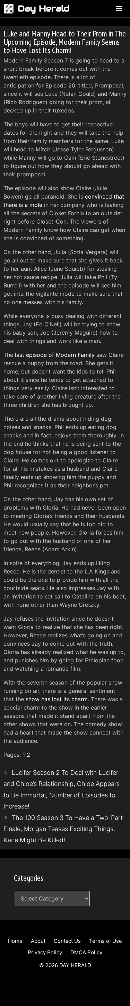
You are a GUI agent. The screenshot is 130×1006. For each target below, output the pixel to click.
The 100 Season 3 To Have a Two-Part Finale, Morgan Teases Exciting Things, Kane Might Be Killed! (63, 829)
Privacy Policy (45, 952)
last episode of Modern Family (55, 354)
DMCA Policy (86, 952)
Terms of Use (105, 941)
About (38, 941)
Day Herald (44, 8)
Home (15, 941)
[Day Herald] (10, 8)
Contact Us (67, 941)
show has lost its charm (57, 699)
